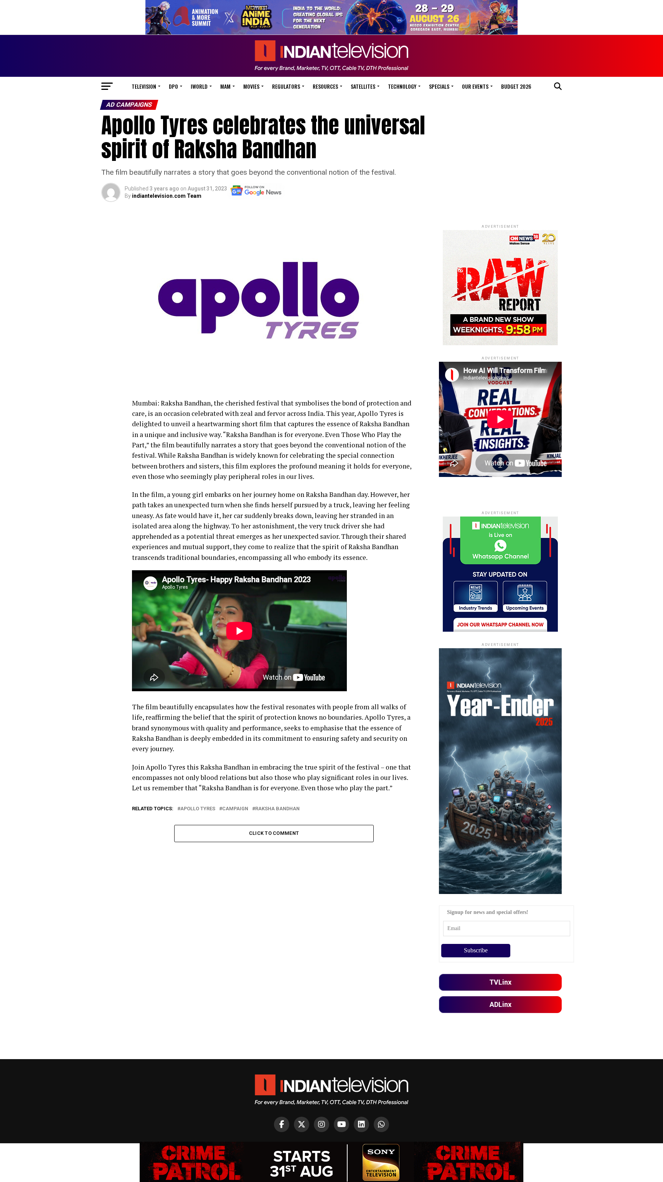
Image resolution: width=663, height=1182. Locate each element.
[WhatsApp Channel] (381, 1124)
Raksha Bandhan (277, 808)
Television (144, 86)
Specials (439, 86)
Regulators (286, 86)
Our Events (475, 86)
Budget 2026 (516, 86)
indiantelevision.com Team (166, 196)
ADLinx (500, 1004)
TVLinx (500, 982)
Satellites (363, 86)
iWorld (199, 86)
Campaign (235, 808)
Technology (402, 86)
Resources (325, 86)
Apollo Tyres (197, 808)
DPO (173, 86)
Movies (251, 86)
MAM (225, 86)
